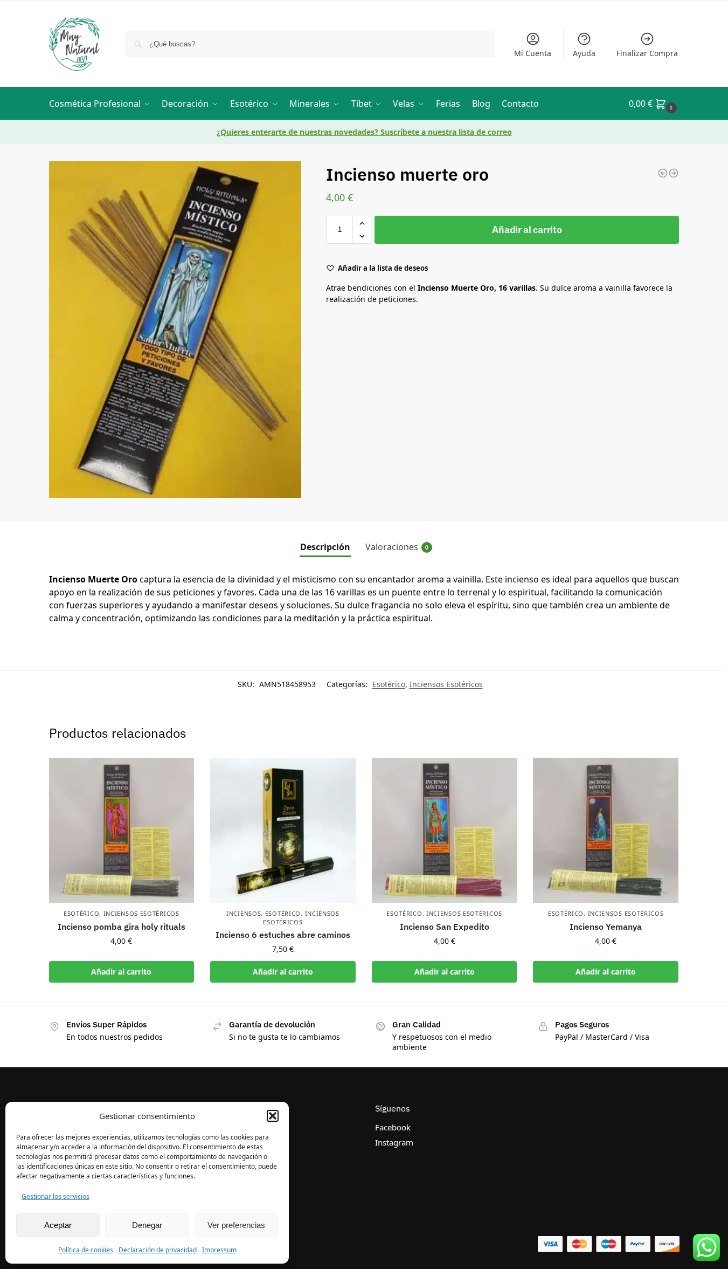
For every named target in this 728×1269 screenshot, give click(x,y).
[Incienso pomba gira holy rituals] (122, 830)
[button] (272, 1115)
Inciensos (243, 913)
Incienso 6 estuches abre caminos (283, 934)
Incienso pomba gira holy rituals (121, 926)
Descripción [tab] (325, 547)
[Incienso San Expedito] (444, 830)
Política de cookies (85, 1249)
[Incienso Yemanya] (605, 830)
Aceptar (58, 1225)
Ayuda (584, 53)
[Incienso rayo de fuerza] (662, 173)
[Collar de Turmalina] (673, 173)
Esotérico (388, 684)
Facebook (393, 1127)
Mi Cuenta (532, 53)
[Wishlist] (178, 774)
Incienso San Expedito (444, 926)
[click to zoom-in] (175, 329)
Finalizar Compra (647, 53)
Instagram (394, 1142)
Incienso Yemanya (606, 926)
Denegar (147, 1225)
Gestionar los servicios (55, 1196)
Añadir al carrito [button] (121, 971)
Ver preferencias (236, 1225)
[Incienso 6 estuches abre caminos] (283, 830)
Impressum (219, 1249)
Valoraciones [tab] (396, 547)
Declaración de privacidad (158, 1249)
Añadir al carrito (526, 229)
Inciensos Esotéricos (446, 684)
